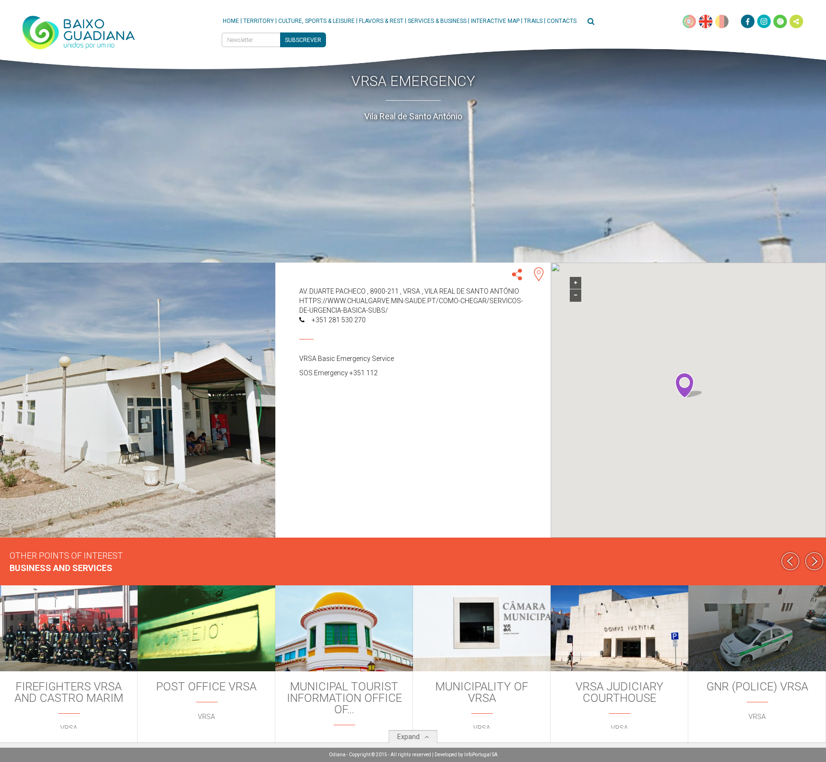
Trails (533, 21)
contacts (561, 21)
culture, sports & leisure (316, 21)
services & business (437, 21)
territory (258, 21)
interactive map (495, 21)
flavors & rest (381, 21)
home (231, 21)
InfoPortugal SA (481, 754)
